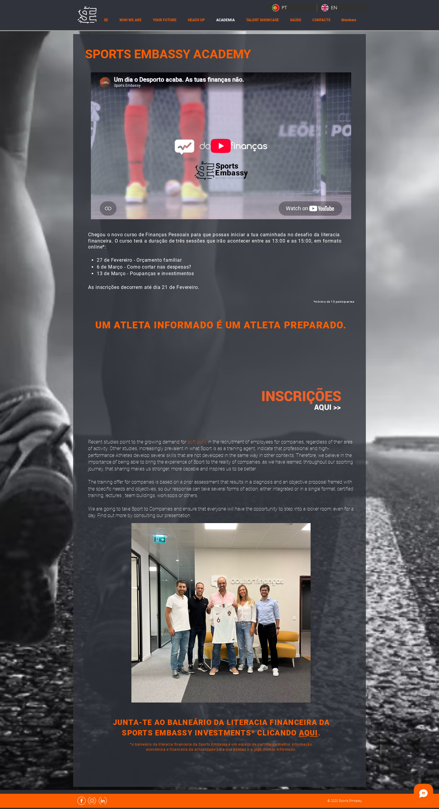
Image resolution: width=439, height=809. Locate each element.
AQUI (308, 733)
